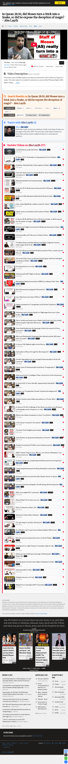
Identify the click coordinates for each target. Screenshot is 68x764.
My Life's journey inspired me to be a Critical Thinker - (38, 538)
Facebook (48, 743)
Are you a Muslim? (43, 678)
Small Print (6, 747)
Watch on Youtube (38, 66)
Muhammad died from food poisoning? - (33, 181)
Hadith (57, 712)
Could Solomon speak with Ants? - (31, 150)
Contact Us (14, 743)
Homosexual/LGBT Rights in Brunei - (32, 274)
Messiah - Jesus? (43, 699)
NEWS (7, 675)
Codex (56, 706)
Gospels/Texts (59, 701)
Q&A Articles (23, 26)
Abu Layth (27, 122)
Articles (16, 26)
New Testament (59, 692)
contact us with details (40, 613)
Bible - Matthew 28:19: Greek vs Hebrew (42, 694)
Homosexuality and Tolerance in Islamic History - (36, 235)
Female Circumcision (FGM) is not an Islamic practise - (38, 445)
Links (40, 26)
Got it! (60, 3)
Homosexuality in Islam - (28, 570)
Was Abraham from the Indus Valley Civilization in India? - (39, 562)
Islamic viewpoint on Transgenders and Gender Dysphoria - (40, 304)
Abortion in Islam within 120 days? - (31, 515)
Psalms (57, 684)
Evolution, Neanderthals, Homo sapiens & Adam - (36, 165)
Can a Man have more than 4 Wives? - (32, 297)
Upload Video (49, 66)
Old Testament (59, 687)
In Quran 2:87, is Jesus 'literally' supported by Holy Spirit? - (39, 383)
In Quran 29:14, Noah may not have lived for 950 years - (38, 188)
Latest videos (27, 668)
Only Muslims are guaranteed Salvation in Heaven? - (37, 438)
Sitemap (11, 744)
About (3, 743)
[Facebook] (66, 751)
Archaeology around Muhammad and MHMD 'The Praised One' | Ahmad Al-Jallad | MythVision (41, 655)
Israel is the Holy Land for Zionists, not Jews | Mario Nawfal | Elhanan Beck (8, 652)
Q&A (8, 743)
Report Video (59, 66)
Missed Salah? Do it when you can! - (32, 500)
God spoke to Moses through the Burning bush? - (36, 352)
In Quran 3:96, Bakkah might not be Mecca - (34, 344)
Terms (21, 743)
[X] (66, 755)
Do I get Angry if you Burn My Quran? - (33, 522)
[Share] (66, 762)
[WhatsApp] (66, 758)
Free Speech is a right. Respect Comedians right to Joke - (39, 546)
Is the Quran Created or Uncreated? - (32, 423)
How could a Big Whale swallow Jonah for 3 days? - (37, 204)
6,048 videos (36, 668)
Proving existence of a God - (29, 266)
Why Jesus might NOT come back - (31, 492)
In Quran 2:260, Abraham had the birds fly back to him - (38, 196)
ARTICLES (41, 675)
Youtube (63, 743)
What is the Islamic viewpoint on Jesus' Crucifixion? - (37, 415)
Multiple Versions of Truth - (29, 577)
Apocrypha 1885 (59, 697)
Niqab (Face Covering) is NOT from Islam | (34, 585)
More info (11, 4)
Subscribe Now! (38, 735)
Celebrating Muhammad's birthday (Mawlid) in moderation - (40, 468)
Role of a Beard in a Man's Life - (30, 507)
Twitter (55, 743)
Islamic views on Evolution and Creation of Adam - (36, 212)
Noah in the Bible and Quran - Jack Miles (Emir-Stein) (25, 650)
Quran (56, 709)
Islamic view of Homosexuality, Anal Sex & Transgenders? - (39, 367)
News (10, 26)
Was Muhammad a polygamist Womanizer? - (34, 289)
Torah (56, 681)
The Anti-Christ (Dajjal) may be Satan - (32, 430)
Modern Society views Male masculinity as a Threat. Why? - (40, 399)
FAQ (30, 26)
